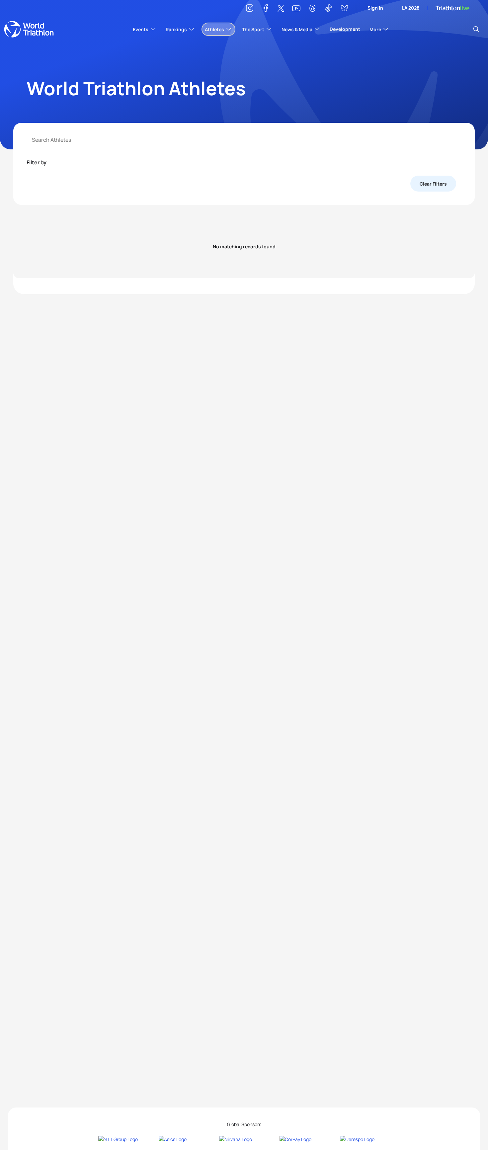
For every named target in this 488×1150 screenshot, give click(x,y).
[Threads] (312, 9)
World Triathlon (29, 29)
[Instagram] (250, 9)
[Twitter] (281, 9)
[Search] (476, 29)
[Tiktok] (328, 9)
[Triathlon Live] (452, 8)
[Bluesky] (344, 9)
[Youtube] (296, 8)
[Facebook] (266, 9)
